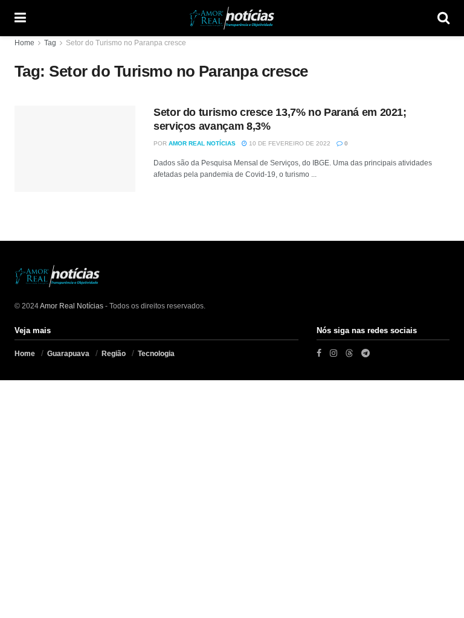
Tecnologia (156, 353)
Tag (50, 43)
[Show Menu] (20, 18)
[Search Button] (443, 18)
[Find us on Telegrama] (365, 353)
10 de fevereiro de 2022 (288, 143)
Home (24, 43)
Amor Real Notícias (202, 143)
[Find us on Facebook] (319, 353)
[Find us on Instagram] (333, 353)
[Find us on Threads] (349, 353)
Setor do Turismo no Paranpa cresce (126, 43)
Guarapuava (68, 353)
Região (114, 353)
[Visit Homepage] (232, 18)
